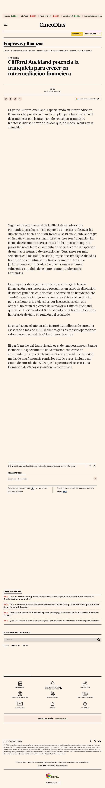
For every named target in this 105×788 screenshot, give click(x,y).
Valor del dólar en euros (93, 16)
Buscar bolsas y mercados (17, 632)
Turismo (73, 51)
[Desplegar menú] (6, 25)
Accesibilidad (83, 762)
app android (85, 707)
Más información (15, 491)
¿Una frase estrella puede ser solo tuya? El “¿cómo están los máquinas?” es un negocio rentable (54, 620)
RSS (44, 765)
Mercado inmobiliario (59, 51)
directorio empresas (85, 697)
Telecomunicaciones (19, 51)
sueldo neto (85, 687)
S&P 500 (24, 16)
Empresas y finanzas (23, 44)
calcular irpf (20, 687)
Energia (32, 51)
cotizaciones (20, 707)
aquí (65, 491)
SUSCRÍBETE (76, 34)
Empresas (12, 479)
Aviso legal (27, 762)
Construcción (42, 51)
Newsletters (51, 765)
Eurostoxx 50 (68, 16)
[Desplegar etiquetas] (95, 478)
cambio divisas (52, 697)
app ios (52, 707)
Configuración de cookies (53, 762)
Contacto (19, 762)
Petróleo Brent (45, 16)
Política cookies (37, 762)
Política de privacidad (70, 762)
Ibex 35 (7, 16)
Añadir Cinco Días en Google (89, 99)
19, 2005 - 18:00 (52, 92)
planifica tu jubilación (20, 697)
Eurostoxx (15, 645)
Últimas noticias (84, 51)
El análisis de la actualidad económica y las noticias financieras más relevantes (43, 466)
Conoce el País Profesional (52, 719)
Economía (22, 479)
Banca (6, 51)
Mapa (40, 765)
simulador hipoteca (52, 687)
